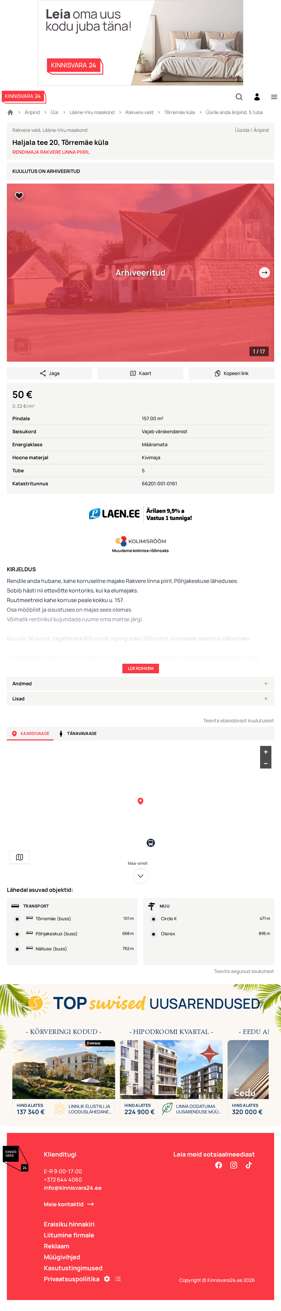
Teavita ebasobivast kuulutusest (238, 720)
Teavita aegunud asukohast (244, 971)
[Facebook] (218, 1165)
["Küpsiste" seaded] (106, 1278)
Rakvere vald (139, 112)
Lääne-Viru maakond (92, 112)
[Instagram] (234, 1165)
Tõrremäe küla (179, 112)
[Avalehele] (10, 112)
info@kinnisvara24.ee (73, 1187)
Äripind (32, 112)
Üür (55, 112)
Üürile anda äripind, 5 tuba (234, 112)
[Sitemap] (117, 1278)
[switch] (19, 195)
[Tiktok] (249, 1165)
